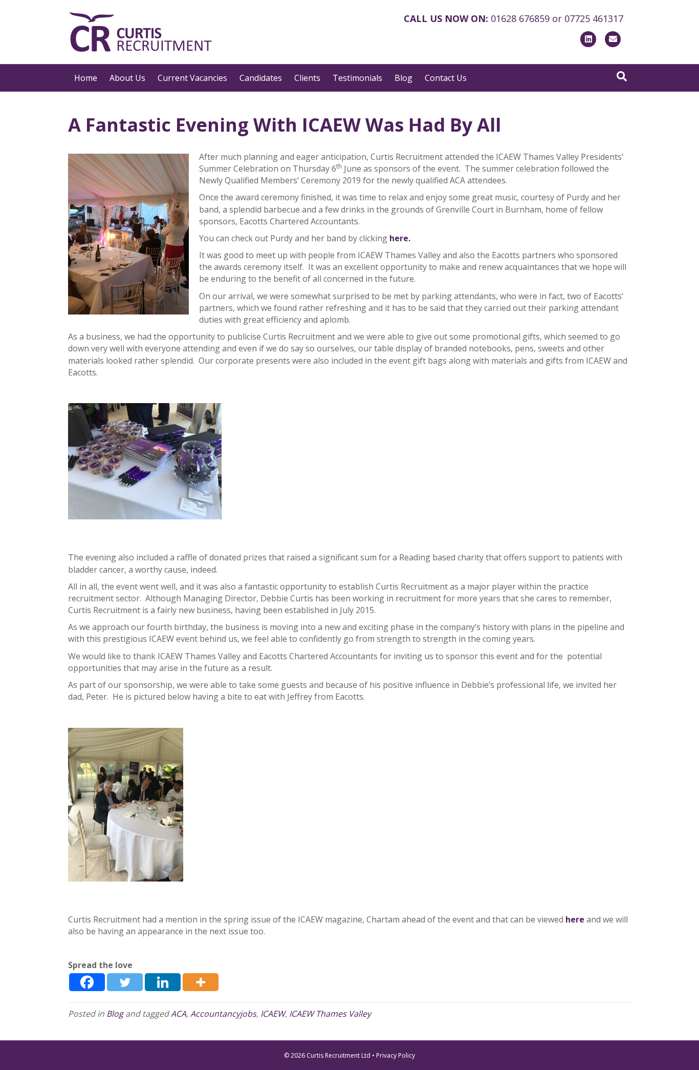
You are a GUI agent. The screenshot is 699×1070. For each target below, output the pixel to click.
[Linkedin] (163, 982)
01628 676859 (520, 18)
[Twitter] (125, 982)
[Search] (622, 76)
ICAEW (272, 1013)
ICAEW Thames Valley (330, 1013)
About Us (127, 77)
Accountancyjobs (223, 1013)
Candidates (260, 77)
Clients (307, 77)
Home (85, 77)
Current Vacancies (192, 77)
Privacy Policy (395, 1055)
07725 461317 (593, 18)
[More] (201, 982)
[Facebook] (87, 982)
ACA (178, 1013)
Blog (403, 77)
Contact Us (446, 77)
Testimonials (357, 77)
